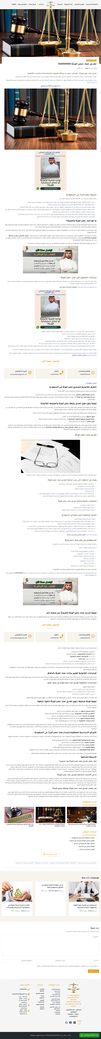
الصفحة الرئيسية (92, 4)
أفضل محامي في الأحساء (86, 846)
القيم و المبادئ (79, 4)
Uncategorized (91, 60)
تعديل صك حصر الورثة (41, 863)
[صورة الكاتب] (95, 68)
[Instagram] (66, 1022)
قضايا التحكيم (42, 997)
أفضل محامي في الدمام (87, 849)
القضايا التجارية (42, 990)
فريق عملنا (32, 4)
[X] (74, 1022)
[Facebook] (70, 1022)
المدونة (60, 4)
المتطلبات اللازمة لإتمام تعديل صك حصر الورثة (62, 863)
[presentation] (84, 892)
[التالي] (4, 899)
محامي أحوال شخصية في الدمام (84, 843)
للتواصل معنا (22, 4)
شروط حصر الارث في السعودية (24, 863)
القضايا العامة (40, 1004)
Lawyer (87, 68)
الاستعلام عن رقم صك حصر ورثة (87, 863)
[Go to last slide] (96, 899)
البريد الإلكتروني (59, 960)
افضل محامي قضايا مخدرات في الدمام (82, 841)
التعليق (95, 937)
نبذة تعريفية (68, 4)
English (14, 4)
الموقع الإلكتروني (26, 960)
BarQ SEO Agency (53, 891)
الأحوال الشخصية (41, 1001)
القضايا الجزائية (42, 1008)
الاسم (95, 960)
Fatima (90, 911)
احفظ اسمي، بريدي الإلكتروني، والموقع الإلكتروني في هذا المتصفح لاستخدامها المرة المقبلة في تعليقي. (66, 966)
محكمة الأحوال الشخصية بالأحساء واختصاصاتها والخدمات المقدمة (55, 993)
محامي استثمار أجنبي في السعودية (83, 838)
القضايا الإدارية (40, 993)
